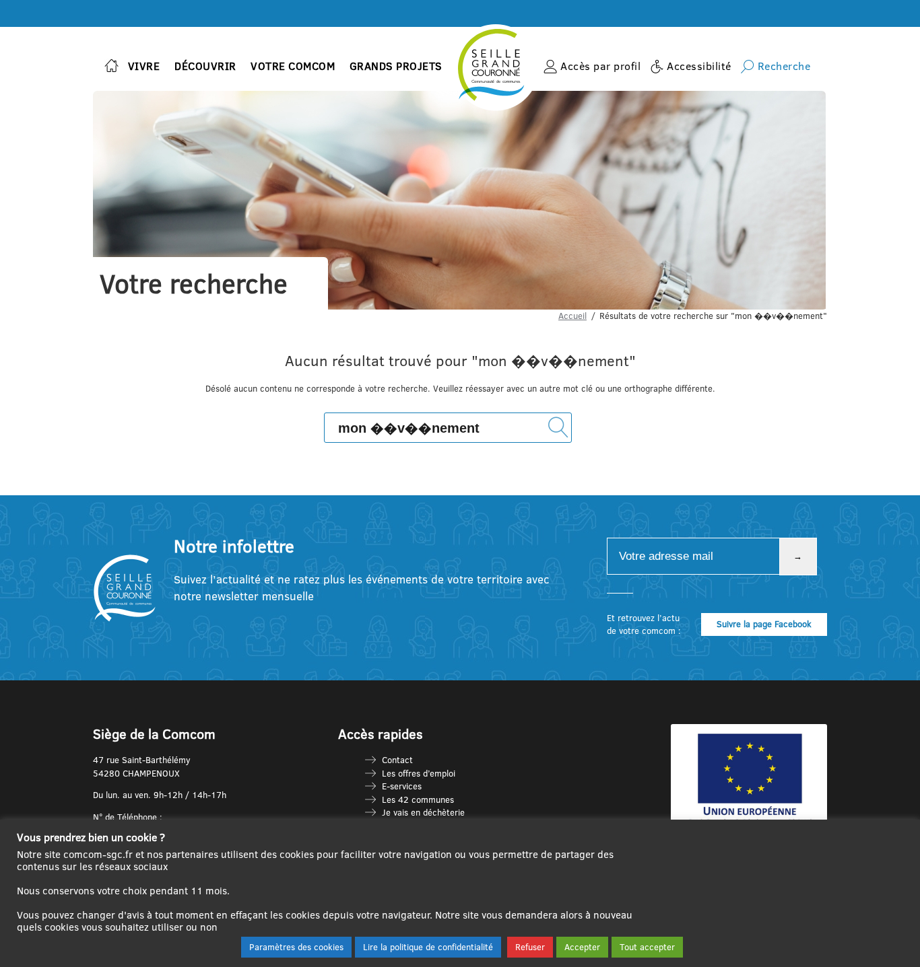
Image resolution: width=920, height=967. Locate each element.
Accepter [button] (582, 947)
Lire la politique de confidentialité (428, 947)
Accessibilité (699, 66)
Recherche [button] (784, 66)
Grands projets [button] (396, 66)
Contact (397, 760)
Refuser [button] (530, 947)
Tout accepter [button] (647, 947)
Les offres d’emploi (418, 773)
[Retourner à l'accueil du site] (111, 67)
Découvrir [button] (205, 66)
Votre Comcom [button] (293, 66)
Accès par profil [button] (600, 66)
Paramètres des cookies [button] (296, 947)
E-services (402, 786)
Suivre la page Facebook (764, 624)
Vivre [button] (144, 66)
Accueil (572, 316)
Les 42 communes (418, 799)
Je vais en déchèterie (423, 812)
